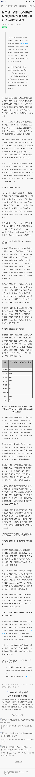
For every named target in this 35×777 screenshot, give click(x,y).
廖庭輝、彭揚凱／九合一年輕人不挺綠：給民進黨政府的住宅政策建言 (17, 754)
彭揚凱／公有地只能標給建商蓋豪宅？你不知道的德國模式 (17, 740)
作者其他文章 (17, 715)
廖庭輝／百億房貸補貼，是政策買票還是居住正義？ (16, 727)
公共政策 (8, 684)
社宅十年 (16, 687)
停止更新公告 (11, 6)
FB (31, 676)
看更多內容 (19, 762)
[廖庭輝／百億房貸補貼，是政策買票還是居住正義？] (17, 721)
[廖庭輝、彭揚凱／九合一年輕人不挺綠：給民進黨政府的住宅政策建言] (17, 748)
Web (26, 676)
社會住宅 (16, 684)
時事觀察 (23, 6)
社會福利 (24, 684)
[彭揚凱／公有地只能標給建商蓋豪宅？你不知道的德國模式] (17, 734)
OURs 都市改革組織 (7, 25)
